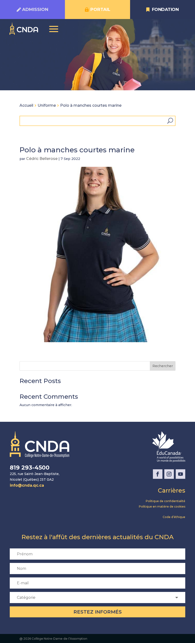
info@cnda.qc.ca (27, 485)
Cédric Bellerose (42, 158)
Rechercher (162, 366)
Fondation (165, 9)
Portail (100, 9)
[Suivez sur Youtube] (180, 474)
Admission (35, 9)
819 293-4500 (29, 467)
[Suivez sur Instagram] (169, 474)
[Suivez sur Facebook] (157, 474)
